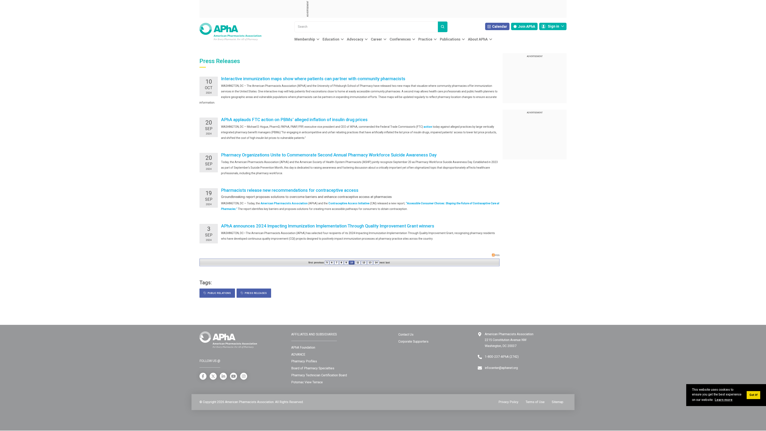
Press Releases (255, 293)
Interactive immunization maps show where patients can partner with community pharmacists (313, 78)
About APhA (478, 39)
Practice (425, 39)
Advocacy (355, 39)
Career (376, 39)
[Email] (480, 368)
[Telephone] (480, 357)
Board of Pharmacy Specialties (312, 368)
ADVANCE (298, 354)
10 (351, 262)
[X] (213, 376)
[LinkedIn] (223, 376)
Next (382, 262)
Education (331, 39)
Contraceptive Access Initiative (348, 203)
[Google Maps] (479, 334)
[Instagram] (243, 376)
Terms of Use (535, 402)
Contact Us (406, 334)
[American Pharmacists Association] (230, 31)
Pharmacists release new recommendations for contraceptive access (289, 190)
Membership (304, 39)
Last (388, 262)
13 (370, 262)
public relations (218, 293)
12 (363, 262)
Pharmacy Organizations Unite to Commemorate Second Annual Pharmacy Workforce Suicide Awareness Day (329, 154)
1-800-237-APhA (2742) (502, 357)
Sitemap (557, 402)
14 (376, 262)
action (428, 126)
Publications (450, 39)
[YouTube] (233, 376)
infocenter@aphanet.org (501, 368)
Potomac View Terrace (307, 382)
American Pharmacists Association (284, 203)
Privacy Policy (508, 402)
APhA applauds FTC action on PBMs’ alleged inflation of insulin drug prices (294, 119)
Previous (319, 262)
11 (357, 262)
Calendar (499, 26)
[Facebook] (202, 376)
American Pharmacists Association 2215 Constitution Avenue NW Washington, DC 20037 (509, 340)
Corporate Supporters (413, 341)
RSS (497, 255)
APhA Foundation (303, 347)
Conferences (400, 39)
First (310, 262)
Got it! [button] (753, 395)
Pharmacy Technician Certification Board (319, 375)
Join (526, 26)
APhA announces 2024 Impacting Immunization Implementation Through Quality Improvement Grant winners (327, 225)
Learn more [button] (723, 400)
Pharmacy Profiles (304, 361)
